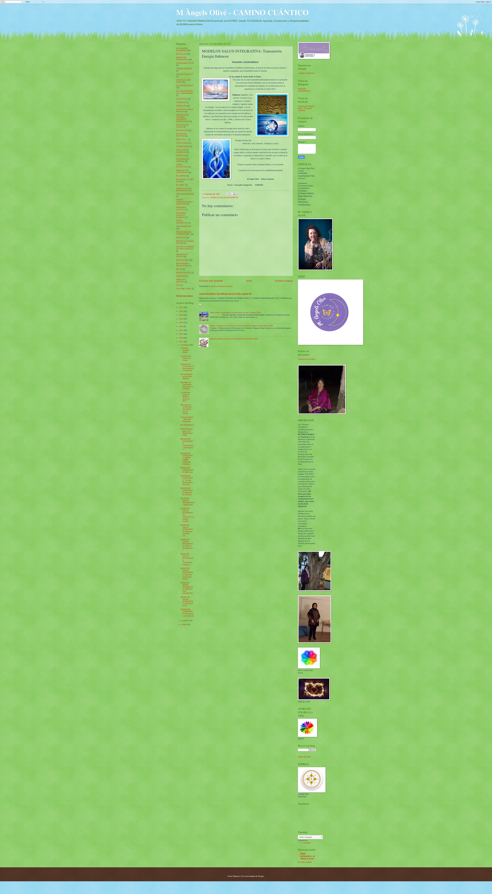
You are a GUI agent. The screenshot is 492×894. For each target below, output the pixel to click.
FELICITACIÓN (182, 143)
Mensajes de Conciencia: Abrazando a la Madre (187, 385)
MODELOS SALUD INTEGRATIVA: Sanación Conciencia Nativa (187, 573)
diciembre (185, 345)
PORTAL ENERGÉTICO (182, 222)
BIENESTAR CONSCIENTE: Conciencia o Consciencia (187, 613)
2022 (181, 323)
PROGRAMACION (183, 226)
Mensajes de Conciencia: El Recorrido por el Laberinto (187, 367)
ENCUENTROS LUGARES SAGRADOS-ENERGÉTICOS (182, 118)
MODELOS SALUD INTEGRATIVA (224, 198)
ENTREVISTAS (182, 130)
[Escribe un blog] (229, 194)
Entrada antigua (284, 280)
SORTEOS (180, 276)
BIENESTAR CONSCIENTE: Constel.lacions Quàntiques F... (187, 444)
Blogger (261, 876)
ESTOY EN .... (182, 140)
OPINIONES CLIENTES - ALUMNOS (181, 215)
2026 (181, 307)
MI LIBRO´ (180, 185)
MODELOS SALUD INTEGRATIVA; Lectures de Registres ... (187, 545)
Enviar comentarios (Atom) (221, 286)
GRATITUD (180, 156)
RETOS (179, 269)
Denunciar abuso (184, 296)
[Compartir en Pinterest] (236, 194)
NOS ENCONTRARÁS (185, 194)
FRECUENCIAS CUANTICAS (182, 151)
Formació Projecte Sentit (185, 350)
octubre (184, 624)
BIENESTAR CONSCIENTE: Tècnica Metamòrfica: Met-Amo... (187, 480)
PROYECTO (181, 238)
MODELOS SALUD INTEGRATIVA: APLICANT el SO (187, 601)
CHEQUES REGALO (184, 74)
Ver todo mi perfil (305, 862)
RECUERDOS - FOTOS (182, 256)
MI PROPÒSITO (187, 425)
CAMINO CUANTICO (306, 73)
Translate (307, 843)
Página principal (304, 757)
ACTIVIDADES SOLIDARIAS (182, 49)
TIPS (178, 285)
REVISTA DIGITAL (183, 273)
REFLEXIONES (182, 260)
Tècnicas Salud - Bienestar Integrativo (187, 419)
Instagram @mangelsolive (304, 90)
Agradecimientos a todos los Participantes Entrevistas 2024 (234, 339)
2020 (181, 330)
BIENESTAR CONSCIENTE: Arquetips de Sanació (187, 491)
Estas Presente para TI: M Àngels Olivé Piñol (187, 432)
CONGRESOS (182, 99)
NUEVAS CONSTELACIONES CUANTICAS (184, 202)
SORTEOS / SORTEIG (181, 281)
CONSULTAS (181, 106)
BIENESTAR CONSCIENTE (182, 59)
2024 (181, 315)
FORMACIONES (182, 146)
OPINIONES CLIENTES (181, 208)
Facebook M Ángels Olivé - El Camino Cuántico (306, 108)
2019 (181, 334)
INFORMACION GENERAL (182, 160)
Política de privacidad (306, 359)
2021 (181, 326)
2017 (181, 342)
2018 (181, 338)
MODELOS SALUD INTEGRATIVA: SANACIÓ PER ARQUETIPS (187, 588)
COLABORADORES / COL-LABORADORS (184, 92)
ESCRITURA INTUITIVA (181, 135)
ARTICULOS (181, 54)
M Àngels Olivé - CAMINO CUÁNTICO (242, 12)
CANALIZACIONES (184, 69)
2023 (181, 319)
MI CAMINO (181, 176)
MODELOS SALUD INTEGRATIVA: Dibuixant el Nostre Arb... (187, 530)
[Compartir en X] (232, 194)
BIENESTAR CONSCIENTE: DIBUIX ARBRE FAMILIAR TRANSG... (187, 459)
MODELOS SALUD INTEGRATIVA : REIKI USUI (187, 501)
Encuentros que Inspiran (182, 126)
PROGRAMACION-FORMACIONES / (184, 233)
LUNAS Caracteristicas (182, 166)
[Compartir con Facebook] (234, 194)
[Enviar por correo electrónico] (227, 194)
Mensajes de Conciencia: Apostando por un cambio (186, 409)
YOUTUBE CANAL (183, 289)
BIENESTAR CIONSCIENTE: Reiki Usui (187, 470)
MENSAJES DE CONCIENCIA (182, 171)
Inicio (249, 280)
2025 (181, 311)
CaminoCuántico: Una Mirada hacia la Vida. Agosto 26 (225, 294)
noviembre (185, 621)
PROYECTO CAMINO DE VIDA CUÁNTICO (185, 248)
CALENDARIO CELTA (185, 63)
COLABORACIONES (184, 86)
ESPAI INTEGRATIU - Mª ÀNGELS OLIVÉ (307, 856)
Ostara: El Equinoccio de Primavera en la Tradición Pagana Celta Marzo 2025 (241, 326)
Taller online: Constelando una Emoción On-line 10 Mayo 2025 (235, 313)
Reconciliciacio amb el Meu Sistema (186, 376)
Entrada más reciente (211, 280)
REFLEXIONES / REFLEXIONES (183, 265)
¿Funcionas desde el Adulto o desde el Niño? (185, 397)
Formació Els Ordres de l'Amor (186, 358)
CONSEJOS (181, 102)
